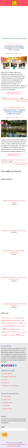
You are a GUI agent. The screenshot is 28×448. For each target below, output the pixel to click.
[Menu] (3, 3)
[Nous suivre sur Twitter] (4, 365)
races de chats (6, 399)
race (23, 329)
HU (20, 446)
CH (8, 446)
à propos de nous (7, 373)
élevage (22, 335)
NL (14, 444)
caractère (17, 318)
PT (20, 444)
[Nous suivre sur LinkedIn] (9, 365)
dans (18, 323)
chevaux (13, 320)
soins (6, 332)
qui (21, 329)
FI (10, 446)
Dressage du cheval (16, 44)
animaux (3, 318)
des (12, 99)
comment (6, 163)
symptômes (14, 332)
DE (9, 444)
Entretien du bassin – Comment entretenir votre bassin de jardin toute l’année (14, 112)
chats (3, 320)
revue (3, 332)
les (12, 326)
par (25, 326)
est (25, 323)
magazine (16, 326)
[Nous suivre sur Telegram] (16, 365)
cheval (8, 320)
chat (21, 318)
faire (2, 326)
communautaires (7, 99)
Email (3, 427)
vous (8, 335)
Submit (4, 434)
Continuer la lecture (14, 93)
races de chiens (7, 396)
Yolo (17, 334)
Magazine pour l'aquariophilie (16, 108)
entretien (15, 163)
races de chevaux (7, 408)
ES (15, 446)
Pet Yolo (20, 53)
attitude (8, 318)
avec (2, 99)
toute (25, 163)
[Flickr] (11, 365)
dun (23, 323)
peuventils (9, 329)
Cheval (8, 44)
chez (18, 320)
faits (5, 326)
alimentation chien (7, 402)
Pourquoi (17, 329)
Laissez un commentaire (21, 101)
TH (12, 446)
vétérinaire (12, 335)
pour (13, 329)
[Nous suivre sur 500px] (13, 365)
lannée (22, 163)
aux (10, 318)
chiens (3, 323)
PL (11, 444)
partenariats (24, 99)
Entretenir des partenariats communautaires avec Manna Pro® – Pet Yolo (14, 48)
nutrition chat (6, 405)
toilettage (19, 332)
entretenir (15, 99)
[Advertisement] (14, 21)
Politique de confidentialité (9, 376)
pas (2, 329)
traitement (24, 332)
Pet (4, 329)
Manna (19, 99)
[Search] (25, 3)
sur (9, 332)
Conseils (14, 323)
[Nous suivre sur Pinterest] (7, 365)
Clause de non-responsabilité (10, 385)
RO (23, 444)
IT (16, 444)
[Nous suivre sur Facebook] (2, 365)
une (2, 335)
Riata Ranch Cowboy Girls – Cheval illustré (14, 230)
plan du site (6, 382)
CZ (17, 446)
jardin (19, 163)
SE (25, 444)
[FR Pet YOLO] (14, 3)
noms (22, 326)
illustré (8, 326)
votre (5, 335)
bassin (2, 163)
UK (18, 444)
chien (22, 320)
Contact (5, 379)
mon (19, 326)
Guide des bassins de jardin (11, 107)
